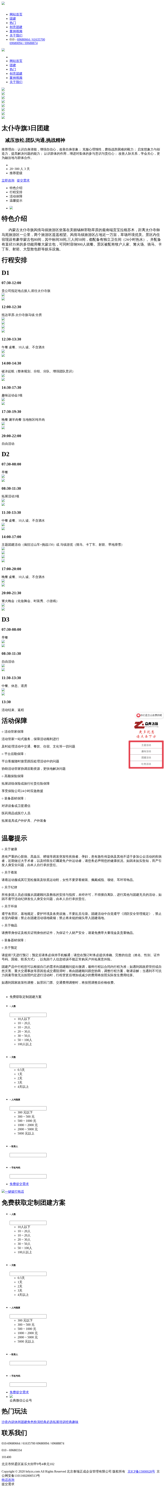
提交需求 (23, 180)
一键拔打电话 (14, 1191)
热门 (13, 22)
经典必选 (46, 1422)
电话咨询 (8, 1480)
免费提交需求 (19, 1184)
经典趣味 (72, 1422)
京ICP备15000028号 (141, 1471)
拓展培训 (59, 1422)
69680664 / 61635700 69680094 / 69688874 (27, 41)
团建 (13, 18)
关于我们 (16, 35)
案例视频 (16, 31)
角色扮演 (33, 1422)
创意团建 (16, 27)
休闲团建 (20, 1422)
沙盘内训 (8, 1422)
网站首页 (16, 14)
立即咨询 (8, 180)
